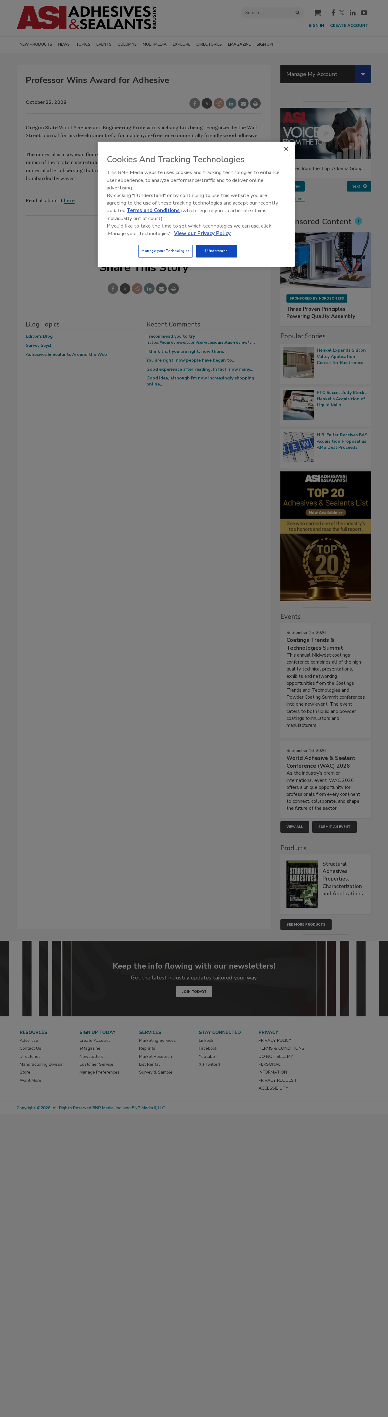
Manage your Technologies (165, 250)
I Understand (216, 250)
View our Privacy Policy (202, 233)
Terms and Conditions (153, 210)
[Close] (286, 149)
